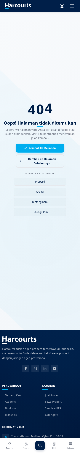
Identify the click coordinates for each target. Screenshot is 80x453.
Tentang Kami (40, 202)
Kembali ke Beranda (42, 148)
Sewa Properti (53, 401)
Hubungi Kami (40, 212)
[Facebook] (25, 368)
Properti (40, 181)
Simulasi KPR (53, 408)
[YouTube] (54, 368)
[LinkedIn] (45, 368)
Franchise (11, 414)
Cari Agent (51, 414)
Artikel (40, 191)
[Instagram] (35, 368)
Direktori (10, 408)
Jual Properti (52, 395)
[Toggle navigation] (72, 6)
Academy (10, 401)
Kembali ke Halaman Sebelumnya (42, 161)
